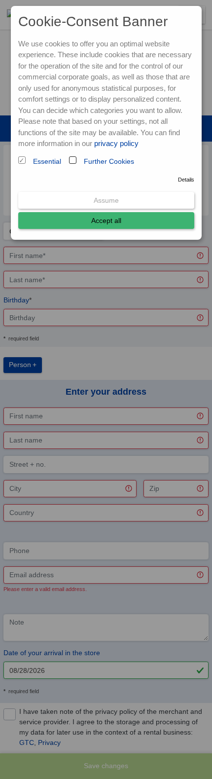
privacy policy (116, 143)
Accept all (106, 220)
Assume (106, 200)
